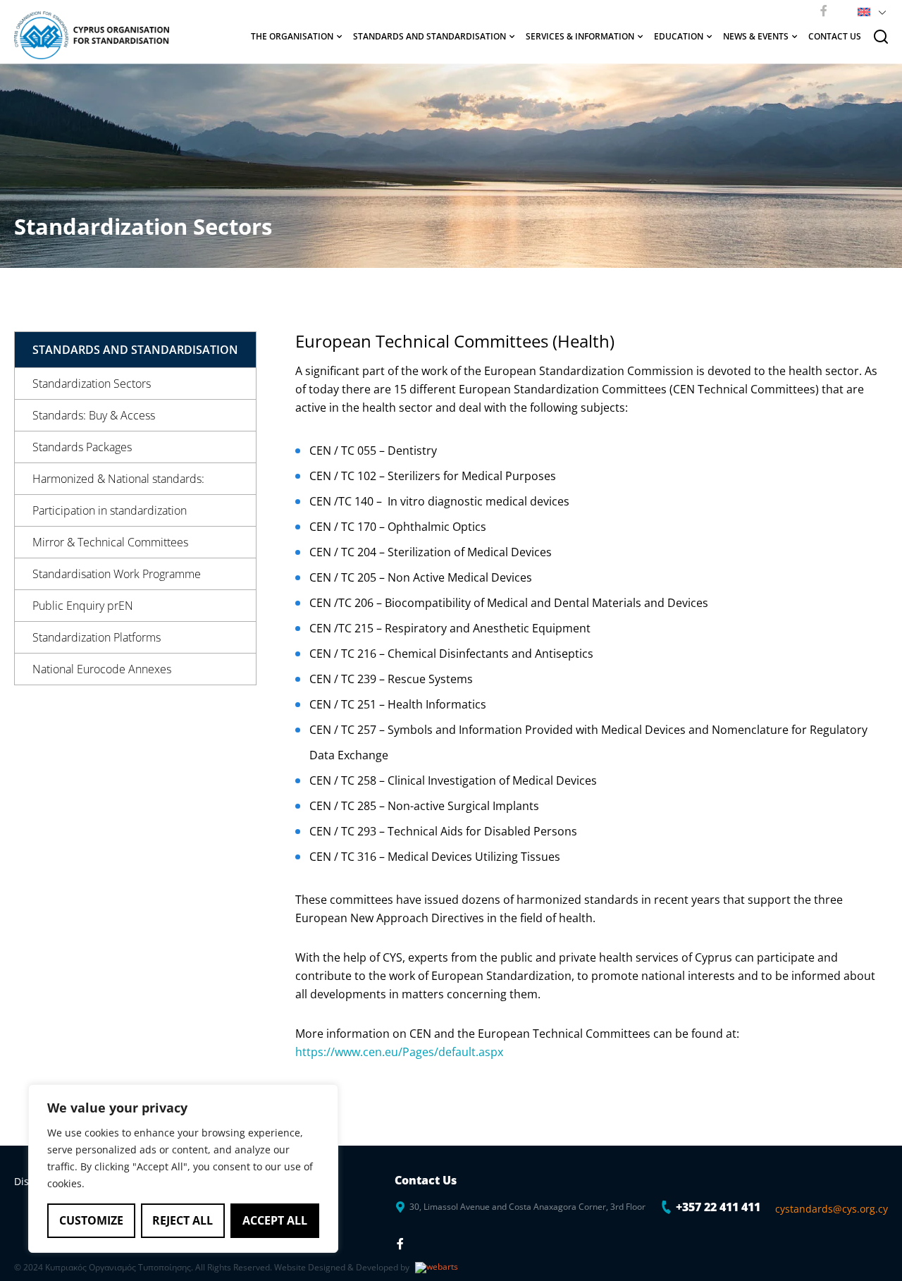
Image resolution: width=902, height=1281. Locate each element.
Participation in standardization (109, 510)
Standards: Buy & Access (93, 415)
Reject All (182, 1220)
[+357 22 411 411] (666, 1207)
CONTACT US (834, 36)
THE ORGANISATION (292, 36)
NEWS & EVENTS (756, 36)
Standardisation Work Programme (116, 574)
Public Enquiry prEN (82, 605)
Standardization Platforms (96, 637)
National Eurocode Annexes (101, 669)
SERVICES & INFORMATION (580, 36)
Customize (91, 1220)
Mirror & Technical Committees (110, 542)
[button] (869, 10)
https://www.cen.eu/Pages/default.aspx (399, 1052)
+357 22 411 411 (718, 1207)
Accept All (274, 1220)
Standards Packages (82, 447)
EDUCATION (678, 36)
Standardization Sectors (91, 383)
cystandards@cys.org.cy (831, 1208)
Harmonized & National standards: (118, 478)
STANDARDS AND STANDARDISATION (429, 36)
